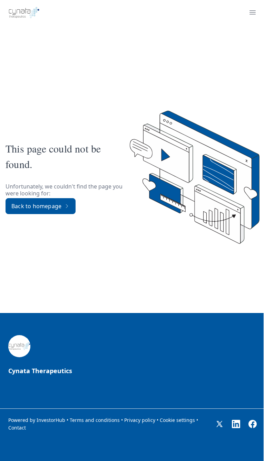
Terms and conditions (95, 420)
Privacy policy (139, 420)
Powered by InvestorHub (36, 420)
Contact (17, 428)
